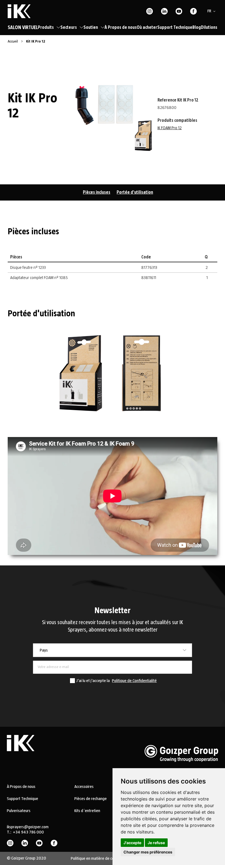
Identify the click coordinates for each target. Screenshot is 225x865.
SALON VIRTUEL (23, 27)
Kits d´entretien (87, 810)
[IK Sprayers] (19, 11)
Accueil (13, 41)
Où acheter (147, 27)
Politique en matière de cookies (97, 858)
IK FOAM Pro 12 (170, 128)
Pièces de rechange (90, 798)
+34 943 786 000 (28, 832)
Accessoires (84, 786)
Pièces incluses (96, 192)
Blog (196, 27)
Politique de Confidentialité (134, 680)
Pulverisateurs (18, 810)
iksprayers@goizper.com (28, 827)
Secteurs (68, 27)
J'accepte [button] (132, 842)
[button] (212, 11)
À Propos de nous (121, 27)
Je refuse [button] (156, 842)
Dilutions (209, 27)
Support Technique (174, 27)
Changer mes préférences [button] (147, 852)
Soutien (90, 27)
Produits (46, 27)
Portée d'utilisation (135, 192)
